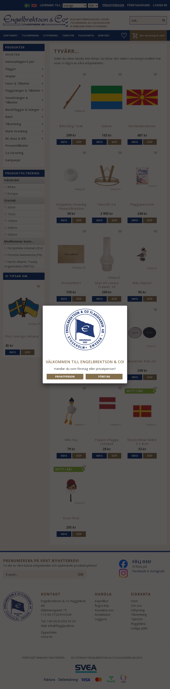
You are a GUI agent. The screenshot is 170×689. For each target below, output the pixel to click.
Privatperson (65, 376)
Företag (104, 376)
